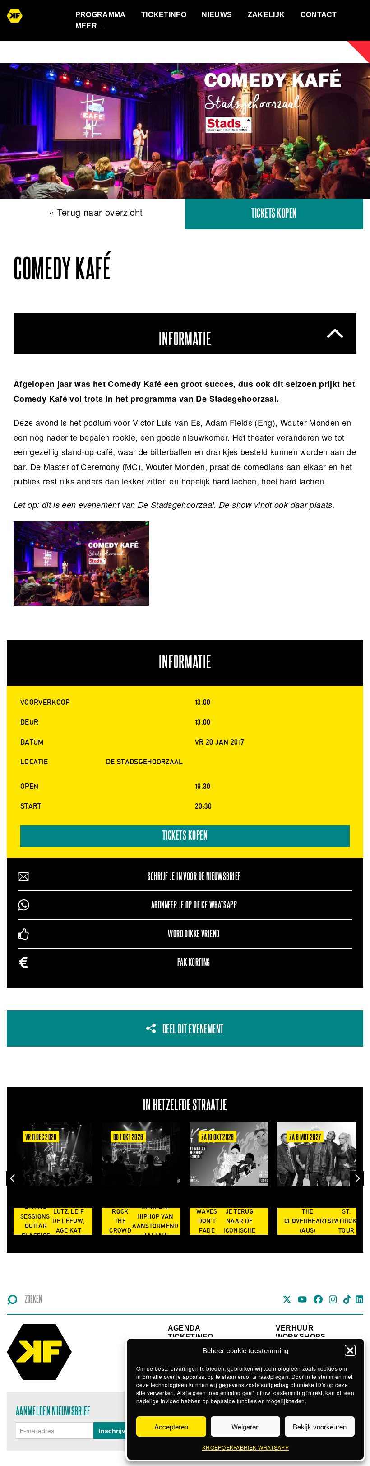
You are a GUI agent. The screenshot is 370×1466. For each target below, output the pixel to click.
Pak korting (193, 962)
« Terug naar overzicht (96, 212)
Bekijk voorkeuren (320, 1426)
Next (357, 1178)
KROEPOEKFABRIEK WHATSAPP (245, 1447)
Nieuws (217, 15)
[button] (350, 1350)
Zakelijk (266, 15)
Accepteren (171, 1426)
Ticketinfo (163, 15)
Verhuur (295, 1328)
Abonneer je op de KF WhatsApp (194, 905)
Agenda (184, 1328)
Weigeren (245, 1426)
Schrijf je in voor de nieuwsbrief (194, 876)
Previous (13, 1178)
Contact (319, 15)
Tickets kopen (274, 213)
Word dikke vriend (193, 934)
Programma (100, 15)
